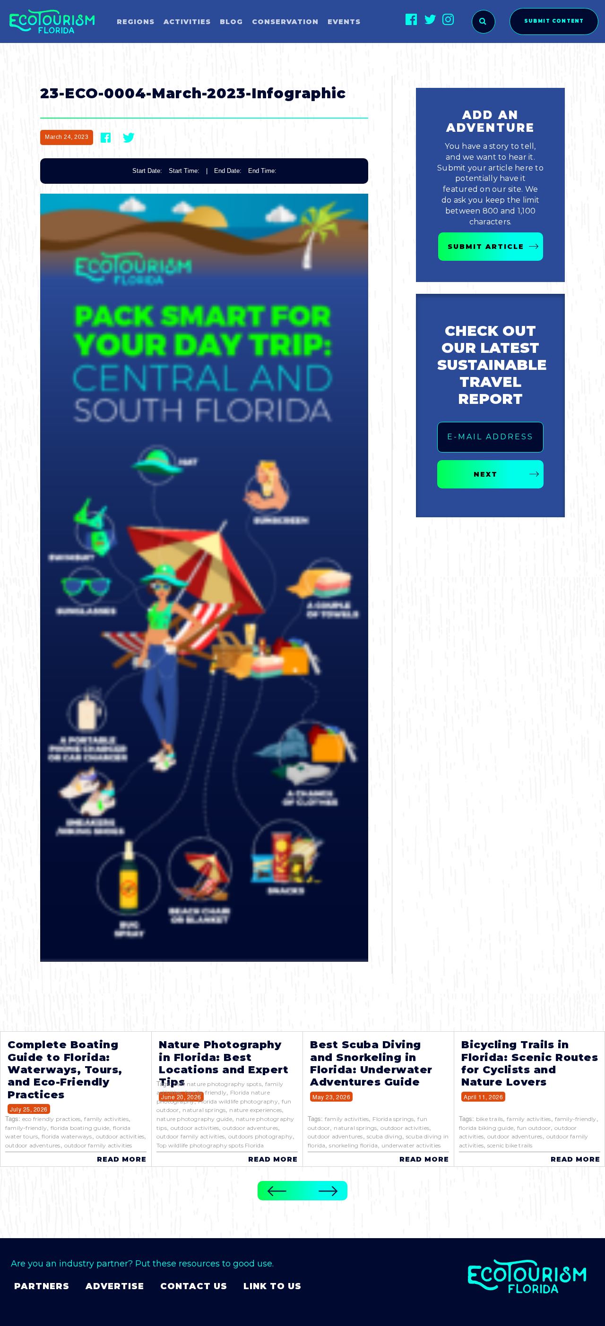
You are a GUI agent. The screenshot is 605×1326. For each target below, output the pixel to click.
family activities (106, 1118)
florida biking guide (486, 1127)
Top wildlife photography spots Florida (210, 1145)
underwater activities (411, 1145)
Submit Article (486, 246)
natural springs (203, 1109)
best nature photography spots (217, 1083)
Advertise (115, 1286)
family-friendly (26, 1127)
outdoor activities (120, 1136)
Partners (41, 1286)
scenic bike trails (510, 1145)
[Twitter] (430, 19)
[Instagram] (448, 19)
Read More (122, 1159)
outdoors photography (260, 1136)
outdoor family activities (98, 1145)
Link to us (272, 1286)
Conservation (285, 21)
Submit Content (554, 21)
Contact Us (193, 1286)
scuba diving (384, 1136)
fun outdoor (534, 1127)
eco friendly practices (51, 1118)
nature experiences (255, 1109)
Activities (187, 21)
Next (486, 474)
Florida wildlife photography (238, 1101)
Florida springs (393, 1118)
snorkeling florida (353, 1145)
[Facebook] (411, 19)
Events (344, 21)
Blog (231, 21)
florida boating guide (80, 1127)
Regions (136, 21)
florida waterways (67, 1136)
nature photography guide (194, 1118)
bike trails (489, 1118)
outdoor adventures (32, 1145)
